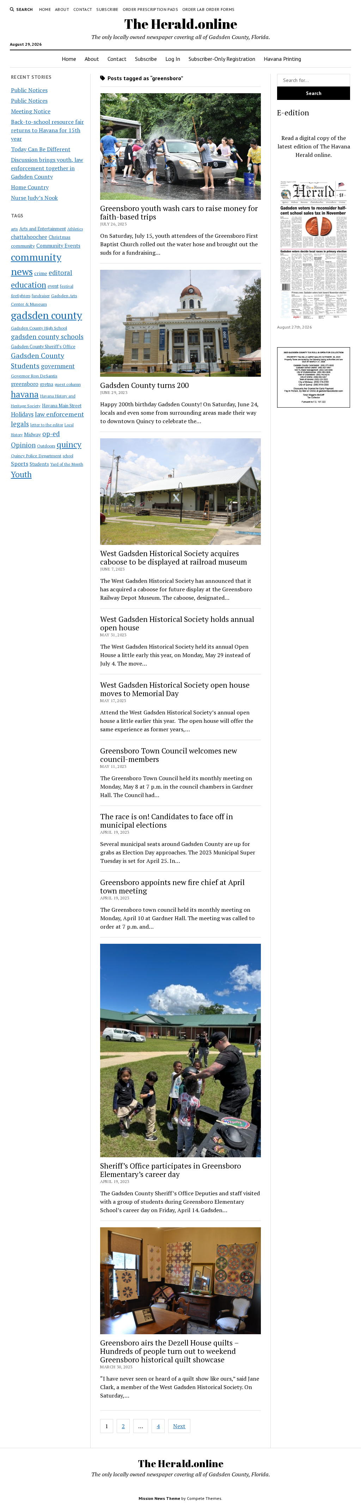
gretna (46, 384)
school (68, 455)
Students (39, 464)
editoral (60, 272)
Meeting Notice (30, 111)
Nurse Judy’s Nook (34, 198)
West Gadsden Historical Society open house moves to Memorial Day (175, 689)
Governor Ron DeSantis (34, 376)
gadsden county (46, 315)
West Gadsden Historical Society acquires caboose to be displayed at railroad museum (173, 557)
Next (179, 1426)
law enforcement (59, 414)
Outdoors (46, 445)
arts (14, 228)
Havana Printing (282, 58)
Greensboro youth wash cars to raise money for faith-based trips (179, 212)
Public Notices (29, 90)
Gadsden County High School (39, 328)
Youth (21, 474)
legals (20, 424)
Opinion (23, 445)
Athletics (75, 229)
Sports (19, 463)
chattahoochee (29, 236)
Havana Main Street (61, 405)
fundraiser (41, 295)
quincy (69, 444)
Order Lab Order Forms (208, 9)
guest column (68, 384)
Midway (32, 434)
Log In (172, 58)
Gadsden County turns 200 (144, 385)
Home (45, 9)
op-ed (51, 433)
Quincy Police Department (36, 455)
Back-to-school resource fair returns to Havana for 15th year (47, 130)
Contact (82, 9)
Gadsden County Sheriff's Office (43, 347)
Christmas (60, 237)
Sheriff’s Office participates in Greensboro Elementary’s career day (170, 1170)
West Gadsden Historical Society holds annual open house (177, 623)
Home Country (30, 187)
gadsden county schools (47, 336)
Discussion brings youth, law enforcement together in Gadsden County (47, 168)
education (28, 285)
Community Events (58, 245)
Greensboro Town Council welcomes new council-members (168, 755)
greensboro (24, 383)
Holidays (22, 414)
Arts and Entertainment (42, 229)
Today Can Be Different (41, 149)
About (62, 9)
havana (25, 394)
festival (66, 286)
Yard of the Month (66, 464)
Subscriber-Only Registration (222, 58)
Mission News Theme (159, 1498)
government (58, 366)
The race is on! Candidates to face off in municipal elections (166, 821)
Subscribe (107, 9)
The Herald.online (180, 24)
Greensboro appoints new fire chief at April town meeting (172, 886)
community (23, 246)
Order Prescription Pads (150, 9)
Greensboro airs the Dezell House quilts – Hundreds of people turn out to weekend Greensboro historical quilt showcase (169, 1351)
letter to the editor (46, 424)
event (53, 286)
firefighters (20, 295)
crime (40, 273)
